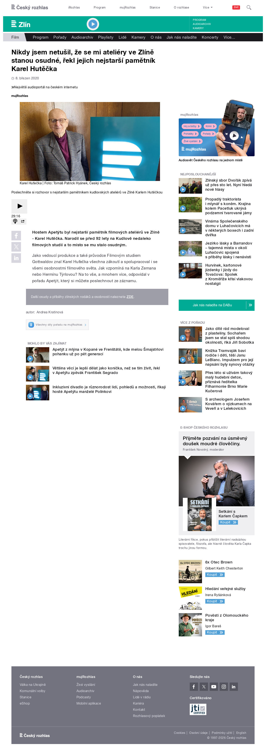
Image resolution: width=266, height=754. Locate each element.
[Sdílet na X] (16, 247)
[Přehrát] (19, 206)
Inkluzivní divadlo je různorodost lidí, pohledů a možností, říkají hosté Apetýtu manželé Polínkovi (109, 389)
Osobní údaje (198, 732)
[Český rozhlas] (29, 7)
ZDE (130, 297)
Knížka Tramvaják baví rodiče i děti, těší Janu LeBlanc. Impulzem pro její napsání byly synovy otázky (229, 357)
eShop (25, 703)
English (241, 732)
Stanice (155, 7)
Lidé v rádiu (142, 697)
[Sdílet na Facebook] (16, 235)
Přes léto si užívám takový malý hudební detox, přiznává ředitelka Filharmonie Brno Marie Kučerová (228, 381)
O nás (156, 37)
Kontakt (139, 710)
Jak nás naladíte (182, 37)
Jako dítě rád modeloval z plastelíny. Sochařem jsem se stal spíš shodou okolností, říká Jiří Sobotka (229, 335)
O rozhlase (181, 7)
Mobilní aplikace (88, 703)
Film (15, 37)
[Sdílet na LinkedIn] (16, 258)
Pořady (59, 37)
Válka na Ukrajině (33, 685)
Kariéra (138, 703)
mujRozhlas (128, 7)
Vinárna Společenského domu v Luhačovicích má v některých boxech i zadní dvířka (229, 228)
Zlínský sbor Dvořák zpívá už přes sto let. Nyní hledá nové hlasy (228, 185)
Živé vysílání (190, 141)
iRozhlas (74, 7)
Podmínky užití (222, 732)
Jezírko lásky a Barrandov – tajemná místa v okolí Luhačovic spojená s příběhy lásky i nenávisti (228, 250)
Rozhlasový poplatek (149, 716)
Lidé (123, 37)
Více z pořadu (192, 323)
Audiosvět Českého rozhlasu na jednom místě (211, 160)
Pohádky (188, 133)
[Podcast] (15, 222)
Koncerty (210, 37)
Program (100, 7)
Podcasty (83, 697)
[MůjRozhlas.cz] (19, 96)
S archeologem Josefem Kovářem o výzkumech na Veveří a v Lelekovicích (228, 404)
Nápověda (141, 691)
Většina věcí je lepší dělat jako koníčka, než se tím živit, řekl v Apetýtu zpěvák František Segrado (106, 370)
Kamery (198, 28)
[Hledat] (249, 7)
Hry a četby (190, 126)
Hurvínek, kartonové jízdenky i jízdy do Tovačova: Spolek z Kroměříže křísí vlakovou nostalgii (228, 274)
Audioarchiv (202, 24)
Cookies (179, 732)
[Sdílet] (22, 222)
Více (229, 37)
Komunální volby (32, 691)
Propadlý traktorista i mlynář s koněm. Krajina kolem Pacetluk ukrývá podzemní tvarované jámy (228, 206)
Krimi (209, 126)
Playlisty (105, 37)
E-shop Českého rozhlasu (204, 427)
